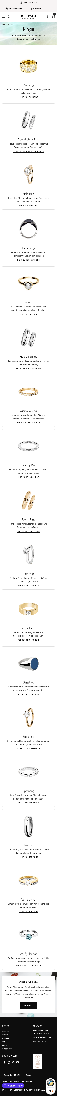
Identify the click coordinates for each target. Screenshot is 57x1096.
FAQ (3, 1042)
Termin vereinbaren (30, 2)
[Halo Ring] (28, 174)
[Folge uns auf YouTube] (17, 1062)
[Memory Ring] (28, 446)
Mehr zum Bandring (28, 97)
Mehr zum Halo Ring (28, 205)
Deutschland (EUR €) (11, 1075)
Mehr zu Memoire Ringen (28, 423)
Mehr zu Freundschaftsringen (28, 151)
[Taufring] (28, 826)
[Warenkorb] (53, 16)
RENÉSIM (5, 25)
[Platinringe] (28, 554)
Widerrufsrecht (33, 1090)
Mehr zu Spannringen (28, 803)
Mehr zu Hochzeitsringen (28, 368)
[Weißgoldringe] (28, 934)
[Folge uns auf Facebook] (4, 1062)
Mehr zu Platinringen (28, 586)
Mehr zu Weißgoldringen (28, 966)
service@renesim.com (42, 1037)
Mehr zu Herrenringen (28, 260)
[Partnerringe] (28, 500)
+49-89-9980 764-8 (15, 8)
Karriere (5, 1038)
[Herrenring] (28, 229)
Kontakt (38, 9)
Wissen (5, 1045)
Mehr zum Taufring (28, 857)
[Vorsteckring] (28, 880)
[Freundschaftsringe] (28, 120)
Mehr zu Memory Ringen (28, 477)
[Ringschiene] (28, 609)
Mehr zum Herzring (28, 314)
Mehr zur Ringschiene (28, 640)
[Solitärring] (28, 717)
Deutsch (29, 1075)
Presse (5, 1035)
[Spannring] (28, 771)
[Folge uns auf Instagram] (9, 1062)
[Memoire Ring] (28, 391)
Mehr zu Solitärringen (28, 748)
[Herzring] (28, 283)
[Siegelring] (28, 663)
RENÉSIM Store (39, 1041)
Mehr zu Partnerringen (28, 531)
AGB (43, 1090)
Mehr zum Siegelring (28, 694)
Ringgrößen (7, 1049)
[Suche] (9, 16)
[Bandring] (28, 66)
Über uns (6, 1031)
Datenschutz (19, 1090)
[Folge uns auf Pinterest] (13, 1062)
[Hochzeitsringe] (28, 337)
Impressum (7, 1090)
